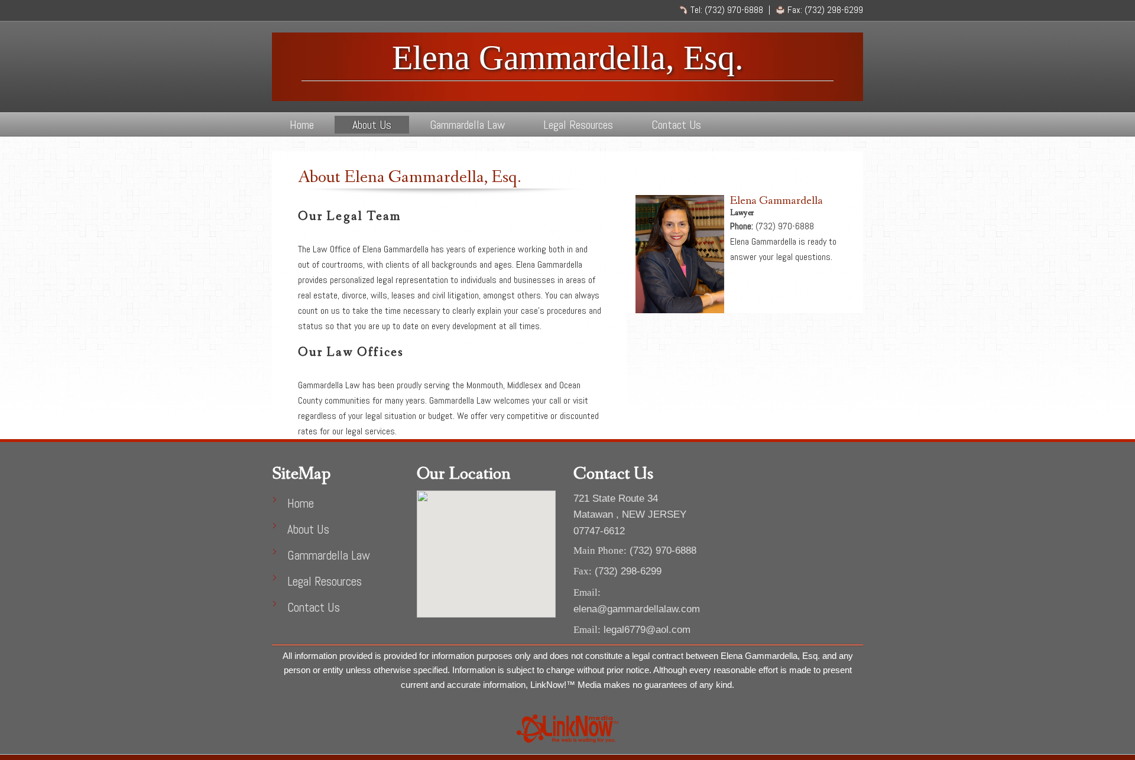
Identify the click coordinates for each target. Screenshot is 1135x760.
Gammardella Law (467, 124)
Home (302, 124)
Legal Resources (578, 124)
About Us (371, 124)
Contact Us (676, 124)
